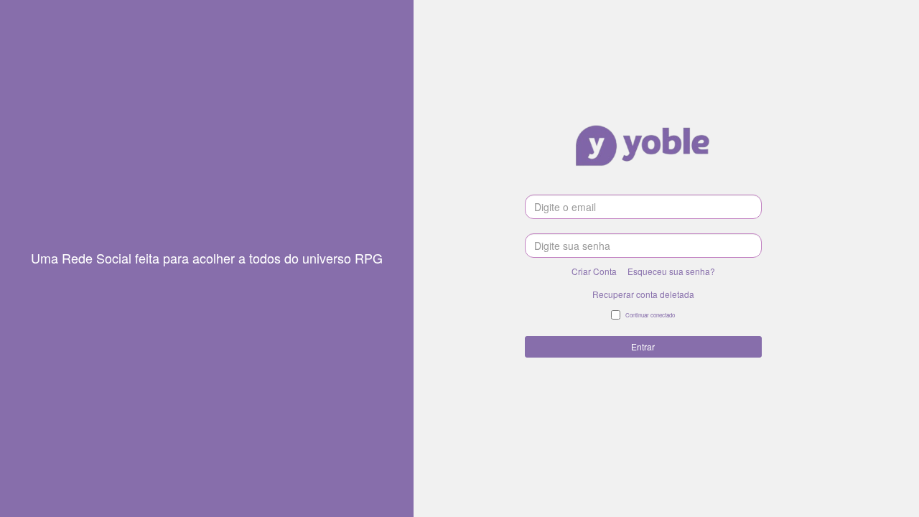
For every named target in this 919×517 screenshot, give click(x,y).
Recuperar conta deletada (643, 294)
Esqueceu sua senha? (671, 271)
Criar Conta (594, 271)
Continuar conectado (650, 315)
